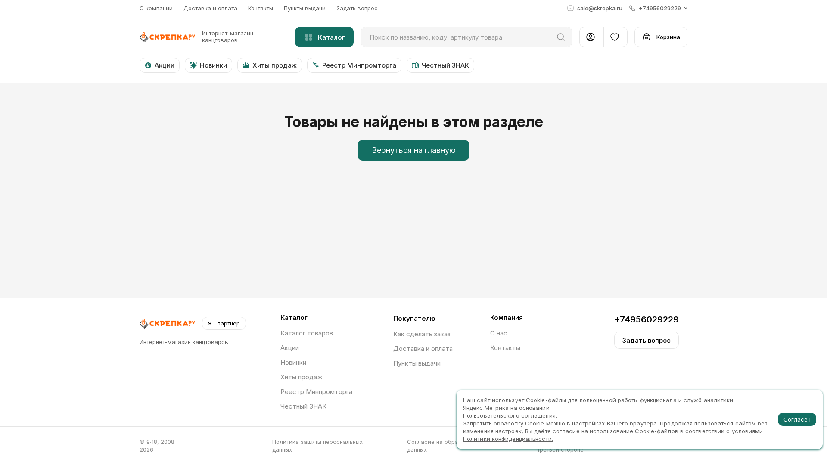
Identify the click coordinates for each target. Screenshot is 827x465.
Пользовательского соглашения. (510, 415)
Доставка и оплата (210, 8)
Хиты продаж (301, 377)
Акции (289, 348)
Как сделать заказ (422, 334)
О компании (156, 8)
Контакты (260, 8)
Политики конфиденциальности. (508, 438)
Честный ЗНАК (303, 406)
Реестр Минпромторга (316, 392)
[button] (658, 8)
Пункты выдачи (305, 8)
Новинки (293, 362)
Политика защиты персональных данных (317, 445)
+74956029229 (646, 319)
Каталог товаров (306, 333)
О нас (498, 333)
